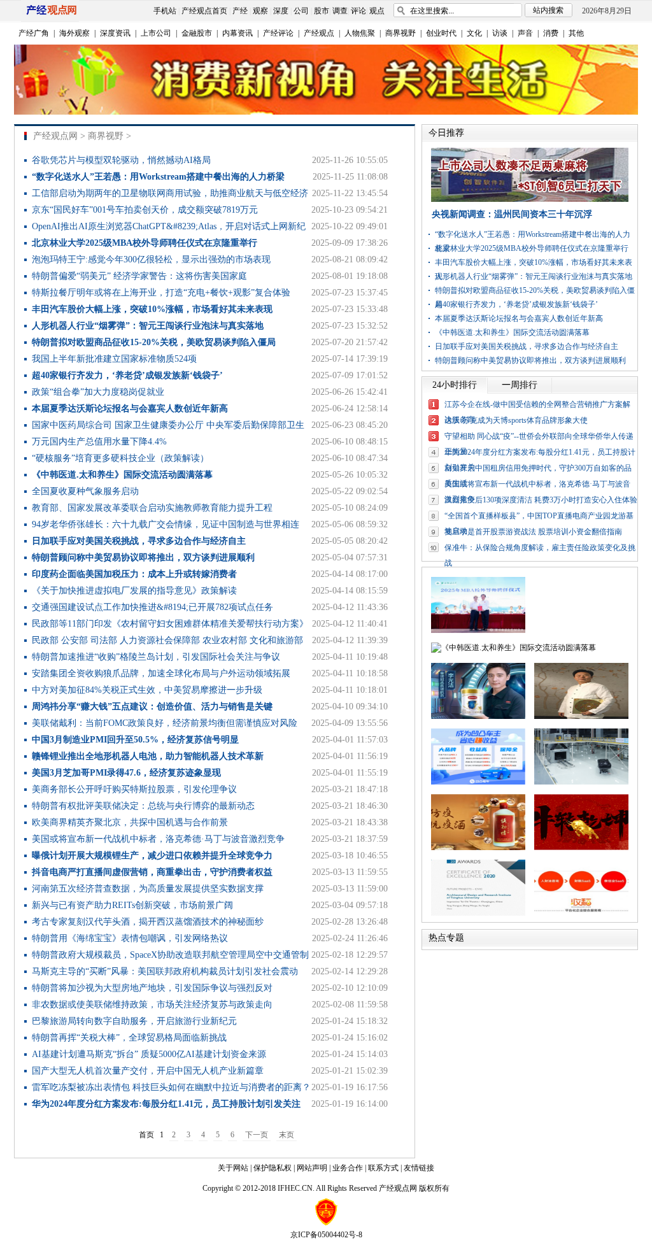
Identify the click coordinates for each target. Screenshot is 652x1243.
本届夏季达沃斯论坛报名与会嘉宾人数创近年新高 (519, 318)
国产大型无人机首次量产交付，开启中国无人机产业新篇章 (148, 1071)
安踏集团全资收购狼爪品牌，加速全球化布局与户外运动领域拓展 (161, 673)
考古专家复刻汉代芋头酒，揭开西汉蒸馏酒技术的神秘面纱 (148, 922)
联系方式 (383, 1167)
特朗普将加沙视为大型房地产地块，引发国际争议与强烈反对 (152, 988)
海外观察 (74, 33)
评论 (358, 10)
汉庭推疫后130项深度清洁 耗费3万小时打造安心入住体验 (540, 499)
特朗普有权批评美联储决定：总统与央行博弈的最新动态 (143, 806)
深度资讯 (115, 33)
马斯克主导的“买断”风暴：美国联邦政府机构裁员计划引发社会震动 (165, 971)
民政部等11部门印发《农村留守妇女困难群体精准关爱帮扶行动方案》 (170, 624)
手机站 (164, 10)
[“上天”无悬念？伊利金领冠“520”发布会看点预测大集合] (478, 716)
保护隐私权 (272, 1167)
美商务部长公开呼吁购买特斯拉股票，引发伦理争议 (134, 789)
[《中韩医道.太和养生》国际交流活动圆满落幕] (513, 647)
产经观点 (319, 33)
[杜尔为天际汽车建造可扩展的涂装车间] (581, 782)
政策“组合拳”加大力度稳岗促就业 (98, 392)
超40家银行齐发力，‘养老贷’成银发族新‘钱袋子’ (516, 304)
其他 (576, 33)
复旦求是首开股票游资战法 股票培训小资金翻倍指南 (533, 531)
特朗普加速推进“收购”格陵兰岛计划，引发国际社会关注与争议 (156, 657)
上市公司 (156, 33)
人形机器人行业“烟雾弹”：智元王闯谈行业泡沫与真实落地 (533, 276)
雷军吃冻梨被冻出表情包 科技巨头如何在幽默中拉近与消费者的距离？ (171, 1087)
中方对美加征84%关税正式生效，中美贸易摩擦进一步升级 (147, 690)
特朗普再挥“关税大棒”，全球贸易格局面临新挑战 (129, 1037)
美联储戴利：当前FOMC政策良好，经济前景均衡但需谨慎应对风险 (164, 723)
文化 (474, 33)
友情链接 (419, 1167)
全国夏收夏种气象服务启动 (85, 491)
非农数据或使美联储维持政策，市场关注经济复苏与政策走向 (152, 1004)
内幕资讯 (237, 33)
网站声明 (312, 1167)
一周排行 (519, 385)
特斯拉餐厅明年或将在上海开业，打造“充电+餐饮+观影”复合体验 (161, 292)
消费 (550, 33)
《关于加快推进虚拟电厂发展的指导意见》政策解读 (134, 590)
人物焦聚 (359, 33)
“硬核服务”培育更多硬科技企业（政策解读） (120, 458)
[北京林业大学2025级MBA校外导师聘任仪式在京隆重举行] (478, 630)
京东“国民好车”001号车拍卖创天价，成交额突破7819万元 (145, 210)
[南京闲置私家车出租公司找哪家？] (478, 782)
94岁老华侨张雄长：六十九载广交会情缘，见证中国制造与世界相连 (165, 524)
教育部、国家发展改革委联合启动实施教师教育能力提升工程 (152, 508)
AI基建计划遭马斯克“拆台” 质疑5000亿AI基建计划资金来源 (149, 1054)
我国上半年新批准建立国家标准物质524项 (114, 359)
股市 (321, 10)
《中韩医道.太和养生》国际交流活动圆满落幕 (512, 332)
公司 (301, 10)
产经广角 (33, 33)
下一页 (256, 1134)
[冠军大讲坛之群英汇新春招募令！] (581, 847)
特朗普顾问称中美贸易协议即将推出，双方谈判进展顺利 (530, 360)
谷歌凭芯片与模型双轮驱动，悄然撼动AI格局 (121, 160)
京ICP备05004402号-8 (326, 1234)
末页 (286, 1134)
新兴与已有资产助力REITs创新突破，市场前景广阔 (132, 905)
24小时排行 (454, 385)
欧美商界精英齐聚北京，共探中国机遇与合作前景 (130, 822)
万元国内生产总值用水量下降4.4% (99, 441)
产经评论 (278, 33)
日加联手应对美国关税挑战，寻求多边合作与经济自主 (526, 346)
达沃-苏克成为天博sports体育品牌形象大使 (516, 420)
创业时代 (441, 33)
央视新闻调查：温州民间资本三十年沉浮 (512, 214)
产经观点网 (55, 136)
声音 (525, 33)
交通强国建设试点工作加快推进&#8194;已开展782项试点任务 (152, 607)
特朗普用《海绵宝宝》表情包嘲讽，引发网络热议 (130, 938)
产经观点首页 (204, 10)
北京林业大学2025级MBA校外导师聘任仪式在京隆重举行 (531, 248)
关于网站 (233, 1167)
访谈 (499, 33)
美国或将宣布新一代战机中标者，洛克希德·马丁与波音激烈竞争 (158, 839)
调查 (340, 10)
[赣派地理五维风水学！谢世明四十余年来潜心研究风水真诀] (581, 716)
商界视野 (400, 33)
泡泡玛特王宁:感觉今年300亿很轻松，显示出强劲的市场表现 (151, 259)
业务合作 (347, 1167)
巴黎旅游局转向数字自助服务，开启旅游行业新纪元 (134, 1021)
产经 (240, 10)
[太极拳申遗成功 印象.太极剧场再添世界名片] (478, 913)
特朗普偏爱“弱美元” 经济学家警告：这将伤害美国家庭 (139, 276)
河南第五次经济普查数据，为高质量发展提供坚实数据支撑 (148, 888)
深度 (280, 10)
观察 (260, 10)
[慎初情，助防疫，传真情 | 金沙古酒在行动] (478, 847)
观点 (377, 10)
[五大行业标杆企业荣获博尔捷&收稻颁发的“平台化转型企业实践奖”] (581, 913)
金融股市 (196, 33)
